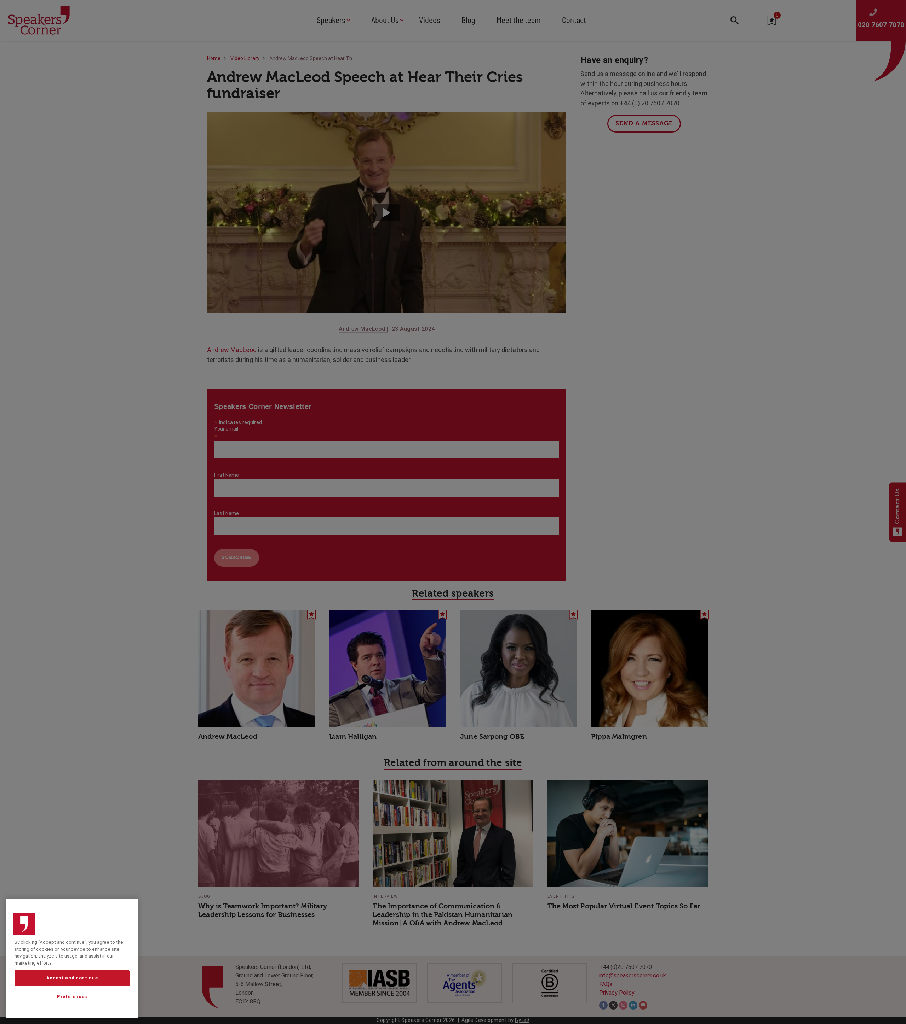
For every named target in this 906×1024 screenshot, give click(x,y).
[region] (72, 958)
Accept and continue (72, 978)
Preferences (72, 996)
